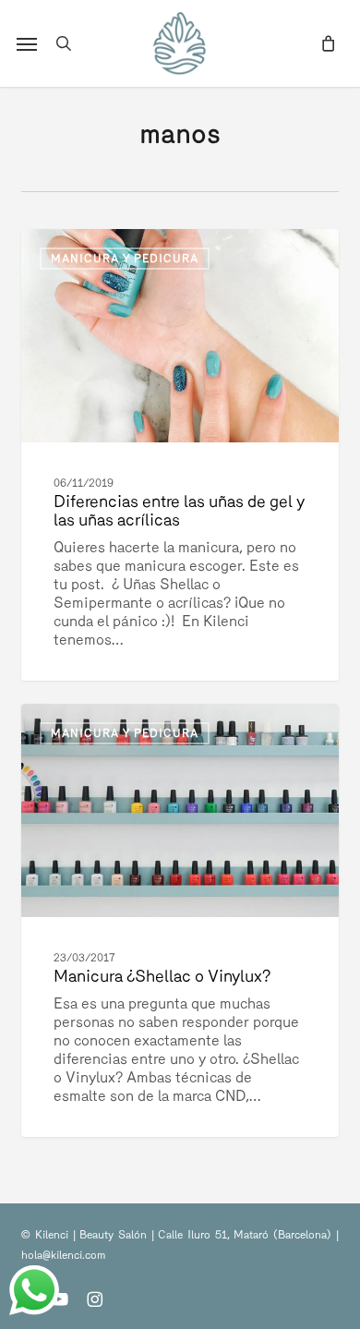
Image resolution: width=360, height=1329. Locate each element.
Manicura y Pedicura (124, 258)
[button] (27, 43)
